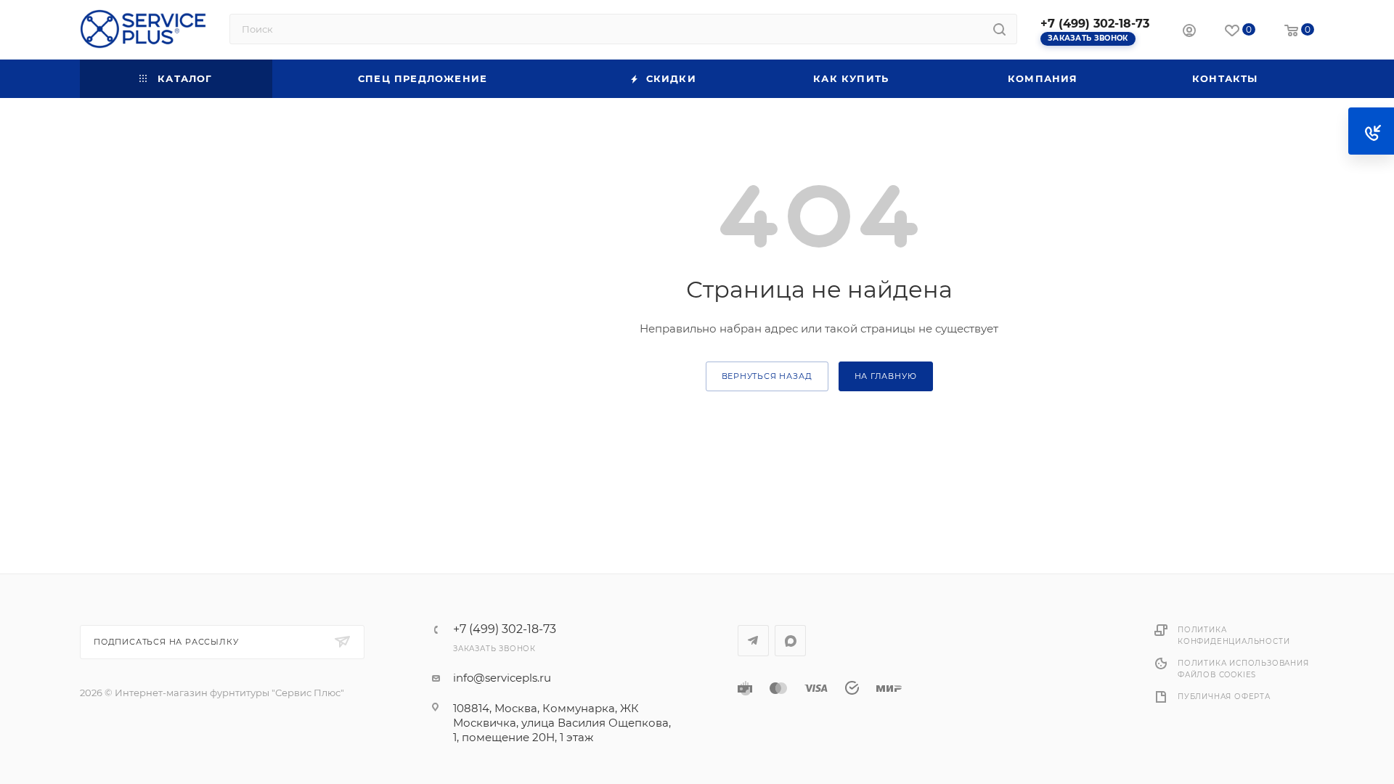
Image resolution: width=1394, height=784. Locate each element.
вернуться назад (767, 376)
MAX (790, 640)
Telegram (753, 640)
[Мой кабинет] (1189, 32)
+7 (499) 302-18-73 (1094, 23)
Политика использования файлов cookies (1243, 668)
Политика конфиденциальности (1233, 635)
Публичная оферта (1224, 696)
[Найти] (999, 29)
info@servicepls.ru (502, 678)
